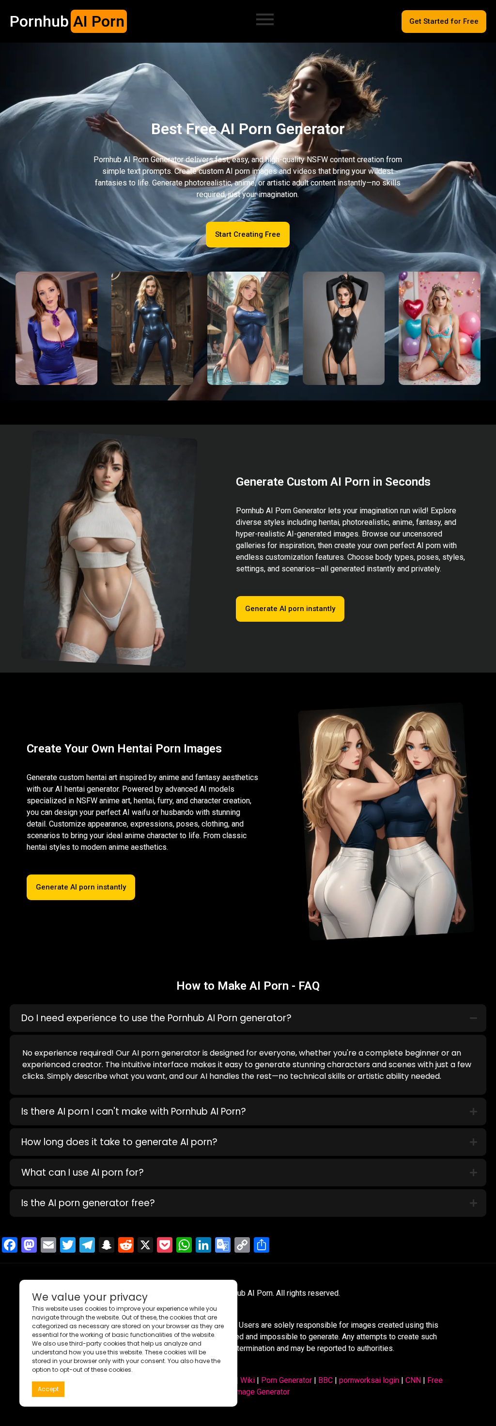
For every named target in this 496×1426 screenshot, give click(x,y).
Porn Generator (286, 1380)
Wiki (247, 1380)
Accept (48, 1389)
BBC (325, 1380)
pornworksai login (369, 1380)
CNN (413, 1380)
